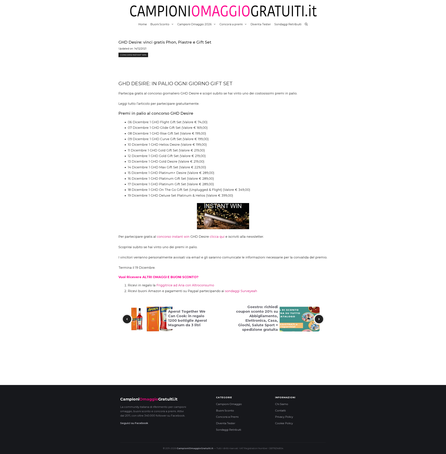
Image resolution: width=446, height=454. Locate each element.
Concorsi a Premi (227, 416)
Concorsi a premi (231, 24)
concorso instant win (173, 237)
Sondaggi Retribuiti (287, 24)
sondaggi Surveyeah (241, 291)
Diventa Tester (261, 24)
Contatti (280, 410)
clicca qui (217, 237)
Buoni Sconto (159, 24)
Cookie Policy (284, 423)
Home (142, 24)
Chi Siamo (281, 404)
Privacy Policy (284, 416)
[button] (306, 24)
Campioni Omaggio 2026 (194, 24)
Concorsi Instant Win (133, 55)
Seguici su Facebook (134, 423)
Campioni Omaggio (229, 404)
